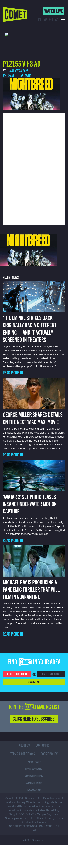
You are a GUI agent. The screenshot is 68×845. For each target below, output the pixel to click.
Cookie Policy (49, 753)
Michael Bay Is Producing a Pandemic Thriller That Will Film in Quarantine (31, 589)
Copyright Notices (34, 782)
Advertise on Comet (34, 768)
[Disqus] (34, 168)
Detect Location (17, 673)
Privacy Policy (34, 761)
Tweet (28, 75)
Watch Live (53, 10)
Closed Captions (34, 789)
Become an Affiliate (34, 775)
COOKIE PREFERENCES (23, 826)
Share (10, 75)
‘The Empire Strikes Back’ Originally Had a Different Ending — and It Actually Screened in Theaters (29, 328)
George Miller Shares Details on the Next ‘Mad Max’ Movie (33, 417)
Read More (11, 372)
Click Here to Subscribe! (34, 718)
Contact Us (42, 745)
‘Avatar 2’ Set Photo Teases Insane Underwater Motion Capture (30, 504)
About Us (24, 745)
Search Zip (34, 681)
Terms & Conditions (22, 753)
